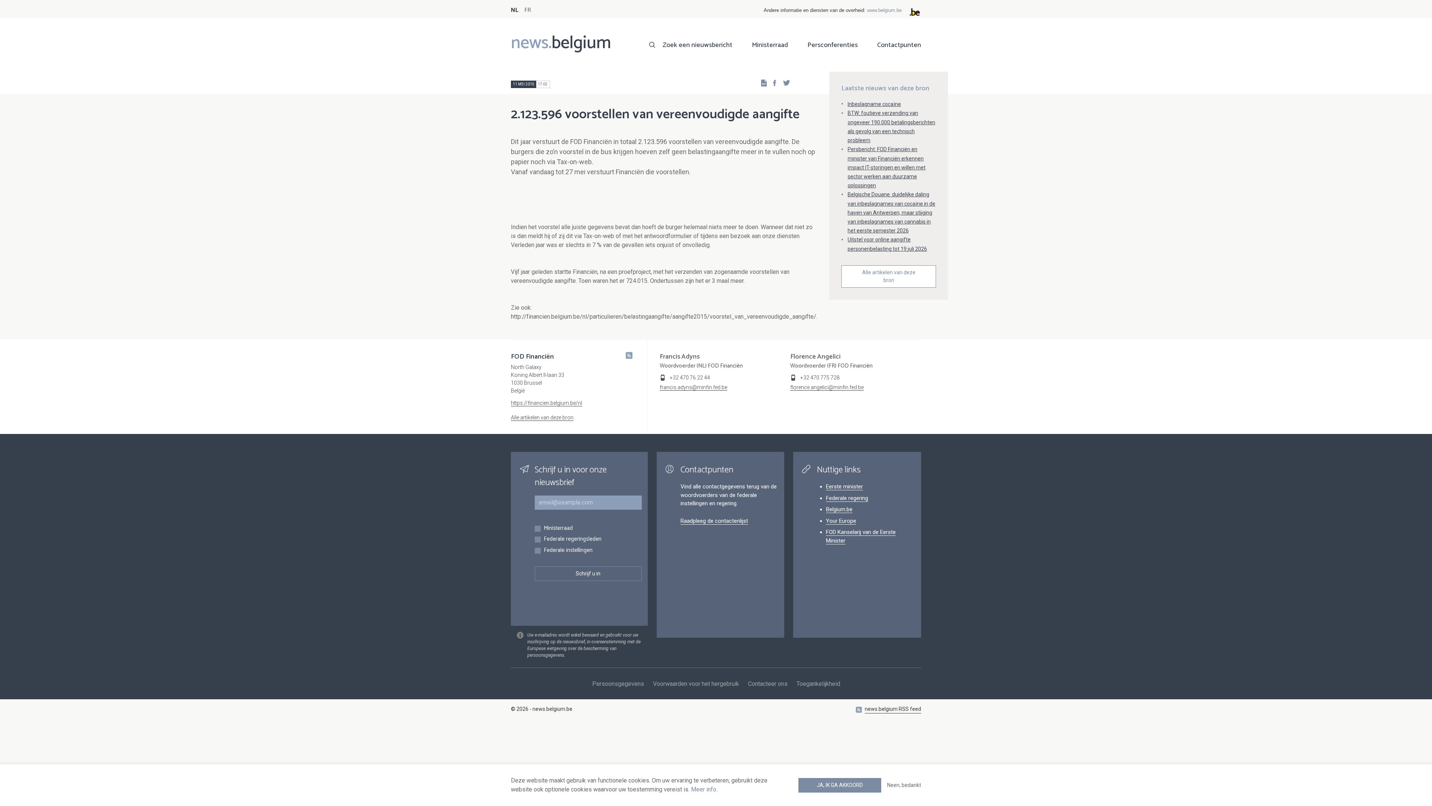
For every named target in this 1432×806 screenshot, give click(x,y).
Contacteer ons (768, 683)
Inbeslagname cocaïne (874, 104)
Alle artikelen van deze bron (889, 276)
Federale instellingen (568, 550)
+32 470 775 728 (819, 378)
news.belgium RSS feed (893, 709)
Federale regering (847, 498)
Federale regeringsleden (573, 539)
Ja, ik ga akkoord (840, 785)
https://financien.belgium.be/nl (546, 403)
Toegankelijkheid (818, 683)
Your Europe (841, 521)
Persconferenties (832, 45)
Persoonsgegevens (618, 683)
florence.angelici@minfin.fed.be (827, 387)
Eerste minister (844, 486)
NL (514, 10)
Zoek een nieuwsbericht (697, 45)
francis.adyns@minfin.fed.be (693, 387)
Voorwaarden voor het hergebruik (696, 683)
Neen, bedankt (904, 785)
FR (527, 10)
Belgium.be (839, 509)
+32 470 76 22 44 (690, 378)
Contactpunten (899, 45)
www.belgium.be (884, 10)
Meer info (703, 789)
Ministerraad (770, 45)
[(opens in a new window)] (772, 83)
